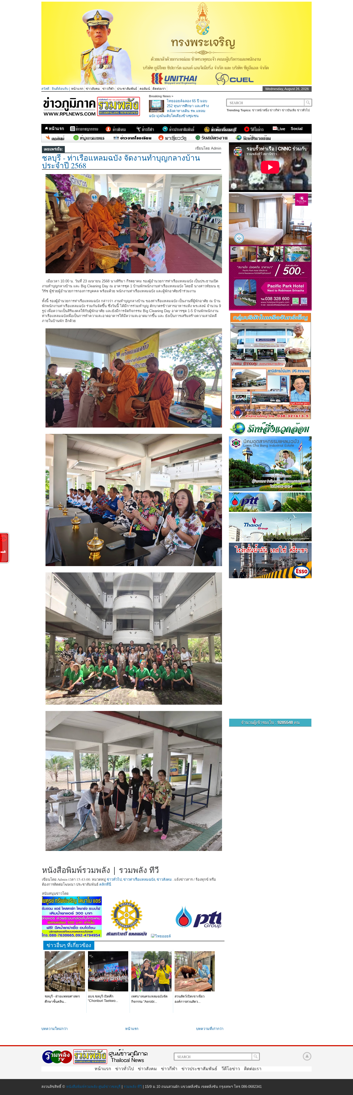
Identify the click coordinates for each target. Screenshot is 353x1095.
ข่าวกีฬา (108, 89)
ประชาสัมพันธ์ (127, 89)
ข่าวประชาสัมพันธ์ (199, 1068)
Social (297, 128)
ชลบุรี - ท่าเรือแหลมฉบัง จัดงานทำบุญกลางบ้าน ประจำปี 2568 (121, 161)
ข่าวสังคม (93, 89)
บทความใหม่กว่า (54, 1029)
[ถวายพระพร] (176, 84)
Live (281, 128)
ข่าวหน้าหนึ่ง (260, 110)
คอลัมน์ (145, 89)
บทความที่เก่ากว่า (209, 1029)
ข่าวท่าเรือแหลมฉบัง (139, 879)
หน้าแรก (77, 89)
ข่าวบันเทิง (289, 110)
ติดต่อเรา (159, 89)
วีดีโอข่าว (230, 1068)
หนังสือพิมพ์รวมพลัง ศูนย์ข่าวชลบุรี (93, 1087)
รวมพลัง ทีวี (133, 1087)
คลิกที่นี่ (105, 884)
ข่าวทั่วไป (303, 110)
